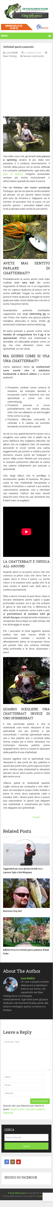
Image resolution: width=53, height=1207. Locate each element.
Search (26, 1146)
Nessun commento (33, 56)
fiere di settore (13, 174)
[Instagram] (12, 1161)
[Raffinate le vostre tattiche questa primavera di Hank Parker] (26, 932)
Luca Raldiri (11, 52)
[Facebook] (6, 1161)
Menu (4, 35)
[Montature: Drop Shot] (26, 893)
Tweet (36, 817)
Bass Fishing (10, 56)
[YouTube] (18, 1161)
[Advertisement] (26, 87)
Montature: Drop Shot (12, 911)
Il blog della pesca (17, 1193)
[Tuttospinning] (26, 29)
